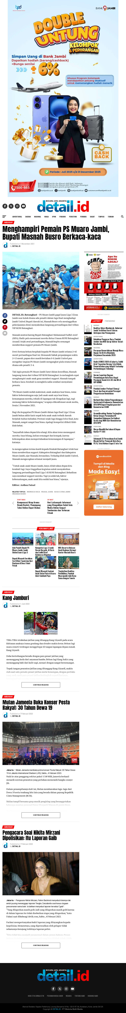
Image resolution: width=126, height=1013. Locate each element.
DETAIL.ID (16, 246)
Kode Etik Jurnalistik (36, 996)
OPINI (54, 216)
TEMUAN (111, 216)
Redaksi (69, 996)
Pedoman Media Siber (55, 996)
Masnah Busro (19, 494)
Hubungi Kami (93, 996)
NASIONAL (37, 216)
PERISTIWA (73, 216)
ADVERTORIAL (17, 216)
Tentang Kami (80, 996)
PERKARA (83, 216)
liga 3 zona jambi (62, 492)
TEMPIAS (101, 216)
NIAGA (46, 216)
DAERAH (28, 216)
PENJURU (62, 216)
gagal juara (47, 492)
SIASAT (92, 216)
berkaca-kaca (34, 492)
